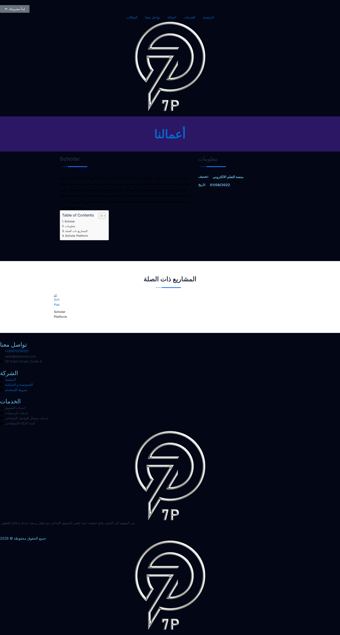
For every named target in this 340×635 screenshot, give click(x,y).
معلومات (70, 226)
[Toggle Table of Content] (100, 215)
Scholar (70, 221)
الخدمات (189, 17)
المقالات (132, 17)
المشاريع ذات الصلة (76, 231)
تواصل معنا (152, 17)
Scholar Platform (76, 235)
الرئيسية (208, 17)
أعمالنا (172, 17)
